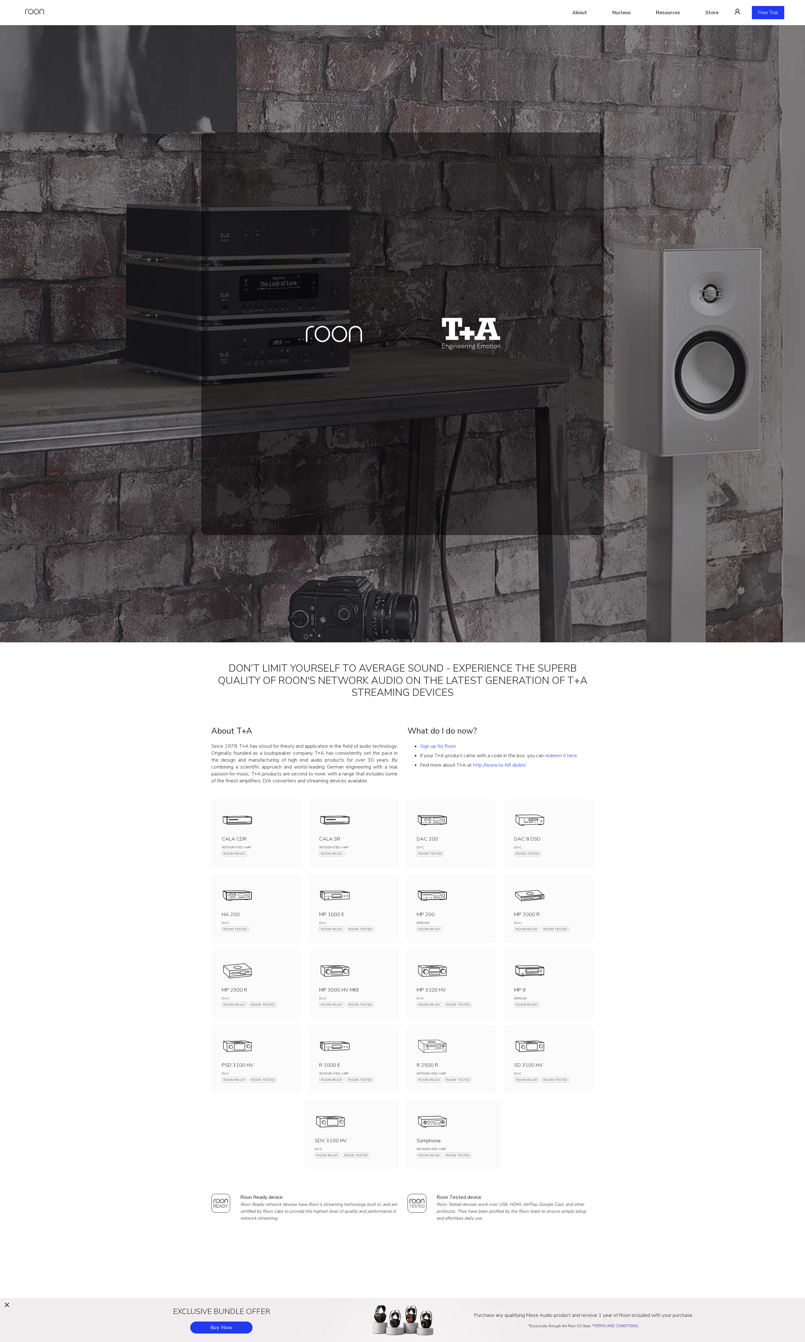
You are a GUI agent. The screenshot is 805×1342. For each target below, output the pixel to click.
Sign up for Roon (438, 746)
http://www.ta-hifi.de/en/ (499, 765)
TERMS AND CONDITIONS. (616, 1326)
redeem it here (561, 755)
